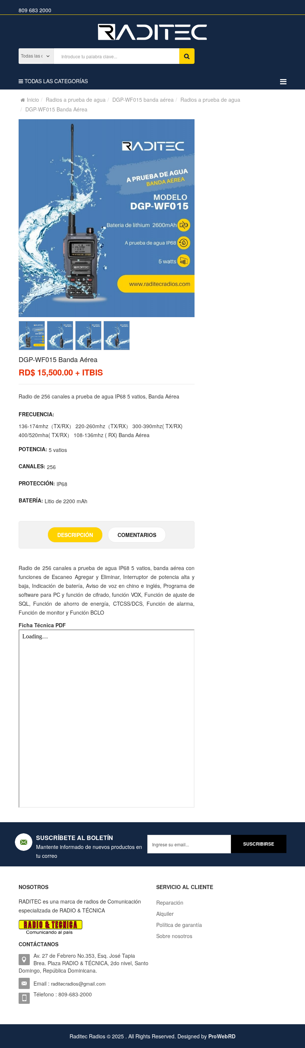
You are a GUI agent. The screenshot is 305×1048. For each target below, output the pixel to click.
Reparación (169, 902)
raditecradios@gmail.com (78, 983)
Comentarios (137, 534)
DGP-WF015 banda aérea (143, 99)
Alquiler (165, 913)
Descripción (75, 534)
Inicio (33, 99)
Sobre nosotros (174, 936)
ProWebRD (221, 1036)
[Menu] (283, 81)
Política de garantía (179, 924)
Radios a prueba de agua (76, 99)
